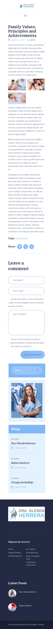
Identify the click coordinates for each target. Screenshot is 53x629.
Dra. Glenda (30, 549)
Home (10, 549)
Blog (28, 559)
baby (17, 238)
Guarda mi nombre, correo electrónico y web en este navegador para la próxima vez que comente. (26, 302)
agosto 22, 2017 (18, 40)
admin (16, 439)
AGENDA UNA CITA (15, 556)
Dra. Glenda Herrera (23, 443)
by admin (31, 40)
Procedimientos (32, 553)
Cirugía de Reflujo (22, 482)
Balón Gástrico (20, 463)
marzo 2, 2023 (20, 448)
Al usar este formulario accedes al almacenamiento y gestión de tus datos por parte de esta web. (27, 343)
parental (24, 238)
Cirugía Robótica (14, 553)
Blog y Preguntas (33, 556)
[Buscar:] (26, 370)
